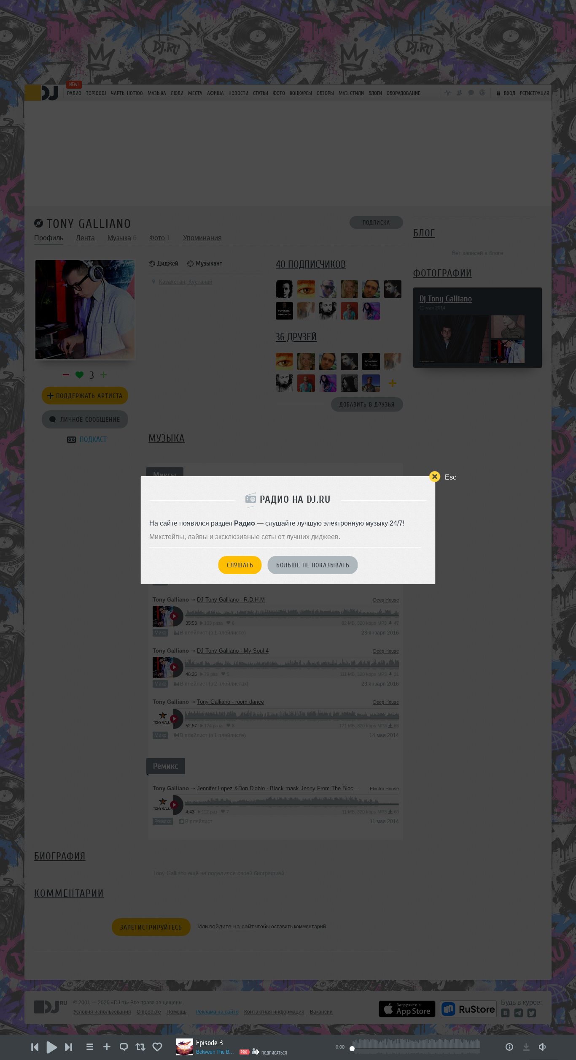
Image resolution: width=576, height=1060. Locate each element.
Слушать (240, 565)
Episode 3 (209, 1042)
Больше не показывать (313, 565)
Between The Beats (216, 1052)
